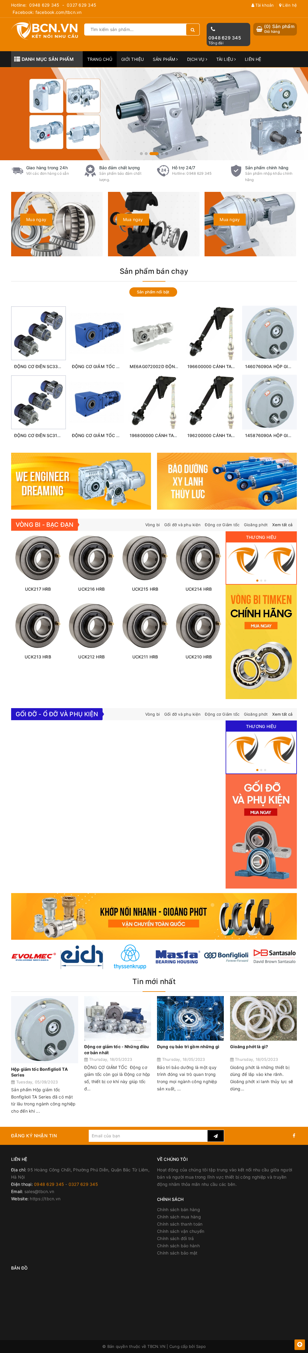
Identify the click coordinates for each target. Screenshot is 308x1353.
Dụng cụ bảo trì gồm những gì (188, 1046)
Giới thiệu (132, 59)
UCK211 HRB (145, 656)
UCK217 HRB (38, 589)
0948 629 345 (44, 5)
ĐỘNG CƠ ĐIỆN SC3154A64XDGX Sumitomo (59, 435)
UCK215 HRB (145, 589)
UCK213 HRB (38, 656)
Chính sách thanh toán (179, 1223)
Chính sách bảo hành (178, 1245)
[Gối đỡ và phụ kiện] (280, 559)
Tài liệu (225, 59)
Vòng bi (152, 524)
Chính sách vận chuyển (180, 1231)
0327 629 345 (81, 5)
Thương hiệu (261, 537)
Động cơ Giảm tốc (222, 524)
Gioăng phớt (256, 524)
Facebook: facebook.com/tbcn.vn (47, 12)
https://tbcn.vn (45, 1198)
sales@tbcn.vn (39, 1191)
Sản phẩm (164, 59)
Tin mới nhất (154, 981)
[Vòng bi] (243, 559)
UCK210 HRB (199, 656)
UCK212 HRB (91, 656)
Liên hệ (289, 5)
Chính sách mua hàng (179, 1216)
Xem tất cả (282, 524)
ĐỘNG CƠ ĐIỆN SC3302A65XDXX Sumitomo (59, 366)
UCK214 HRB (199, 589)
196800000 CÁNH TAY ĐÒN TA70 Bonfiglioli (175, 435)
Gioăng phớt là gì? (249, 1046)
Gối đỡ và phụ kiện (182, 524)
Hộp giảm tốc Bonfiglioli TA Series (39, 1072)
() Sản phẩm (279, 28)
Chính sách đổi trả (175, 1238)
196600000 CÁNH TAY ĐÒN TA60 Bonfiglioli (232, 366)
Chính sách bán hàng (178, 1209)
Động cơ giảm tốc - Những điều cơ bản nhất (116, 1049)
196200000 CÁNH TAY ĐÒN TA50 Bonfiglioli (232, 435)
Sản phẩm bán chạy (154, 271)
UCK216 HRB (91, 589)
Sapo (201, 1346)
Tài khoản (264, 5)
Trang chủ (99, 59)
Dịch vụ (196, 59)
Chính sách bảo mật (177, 1252)
